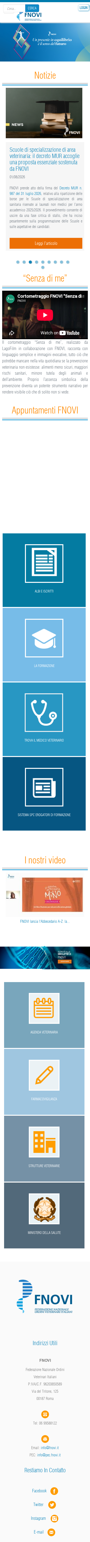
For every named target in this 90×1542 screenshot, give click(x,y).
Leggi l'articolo (46, 243)
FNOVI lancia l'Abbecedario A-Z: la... (45, 921)
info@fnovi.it (50, 1447)
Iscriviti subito (65, 961)
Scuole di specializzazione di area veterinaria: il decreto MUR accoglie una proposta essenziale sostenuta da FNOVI (44, 159)
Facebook (40, 1491)
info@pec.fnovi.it (49, 1455)
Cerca (32, 8)
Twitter (40, 1504)
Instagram (41, 1518)
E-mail (39, 1532)
